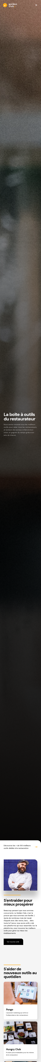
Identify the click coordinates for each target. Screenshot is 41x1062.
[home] (10, 5)
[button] (36, 5)
